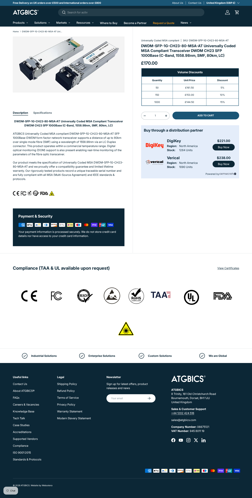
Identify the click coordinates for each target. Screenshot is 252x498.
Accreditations (22, 432)
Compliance (20, 445)
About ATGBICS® (24, 390)
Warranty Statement (69, 411)
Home (16, 32)
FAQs (16, 397)
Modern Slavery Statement (74, 418)
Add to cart (205, 115)
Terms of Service (68, 397)
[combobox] (131, 12)
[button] (237, 12)
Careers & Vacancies (26, 404)
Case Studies (21, 425)
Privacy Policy (66, 404)
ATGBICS (25, 485)
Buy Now (223, 147)
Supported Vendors (25, 439)
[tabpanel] (68, 159)
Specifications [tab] (42, 112)
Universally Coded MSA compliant (160, 40)
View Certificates (228, 268)
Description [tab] (20, 112)
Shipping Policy (67, 384)
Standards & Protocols (27, 459)
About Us (177, 2)
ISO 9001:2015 (22, 452)
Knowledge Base (23, 411)
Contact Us (194, 2)
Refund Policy (66, 390)
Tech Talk (19, 418)
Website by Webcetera (41, 485)
